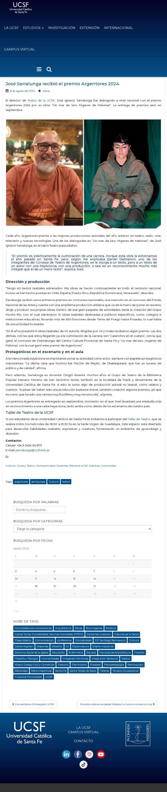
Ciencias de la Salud (126, 634)
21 (95, 586)
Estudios (32, 28)
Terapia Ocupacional (126, 670)
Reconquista (135, 664)
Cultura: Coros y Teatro (20, 465)
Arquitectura (63, 628)
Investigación (61, 28)
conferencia (64, 640)
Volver (46, 90)
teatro (66, 481)
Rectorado (21, 670)
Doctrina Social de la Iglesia (31, 652)
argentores (21, 481)
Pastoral (63, 664)
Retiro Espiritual (41, 670)
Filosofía (139, 652)
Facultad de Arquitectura (115, 652)
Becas (78, 628)
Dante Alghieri (24, 646)
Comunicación (44, 640)
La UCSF (11, 28)
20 (75, 586)
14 (95, 578)
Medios (126, 658)
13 (74, 578)
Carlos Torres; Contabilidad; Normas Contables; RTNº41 (49, 634)
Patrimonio (79, 664)
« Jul (16, 611)
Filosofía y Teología (26, 658)
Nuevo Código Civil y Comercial (34, 664)
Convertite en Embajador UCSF (34, 704)
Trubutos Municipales (28, 676)
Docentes (62, 465)
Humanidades (50, 658)
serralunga (38, 481)
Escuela (91, 652)
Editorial (94, 465)
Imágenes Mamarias (75, 658)
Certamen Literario (99, 634)
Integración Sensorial (105, 658)
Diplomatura (80, 646)
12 (55, 578)
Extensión (90, 28)
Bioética (111, 628)
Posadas (95, 664)
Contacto (83, 741)
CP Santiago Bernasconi (110, 640)
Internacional (118, 28)
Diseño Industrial (103, 646)
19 (55, 586)
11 (36, 578)
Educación (58, 652)
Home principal (45, 465)
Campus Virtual (19, 49)
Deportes (42, 646)
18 (36, 586)
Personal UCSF (78, 465)
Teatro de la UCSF (41, 100)
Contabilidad (83, 640)
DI (67, 646)
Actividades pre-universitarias (33, 628)
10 (16, 578)
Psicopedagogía (114, 664)
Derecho (57, 646)
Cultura (53, 481)
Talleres (104, 670)
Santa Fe (60, 670)
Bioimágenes (94, 628)
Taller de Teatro (139, 419)
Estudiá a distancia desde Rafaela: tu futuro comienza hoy (116, 704)
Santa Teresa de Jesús (83, 670)
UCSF (48, 676)
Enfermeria (76, 652)
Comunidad (108, 465)
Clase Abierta (23, 640)
